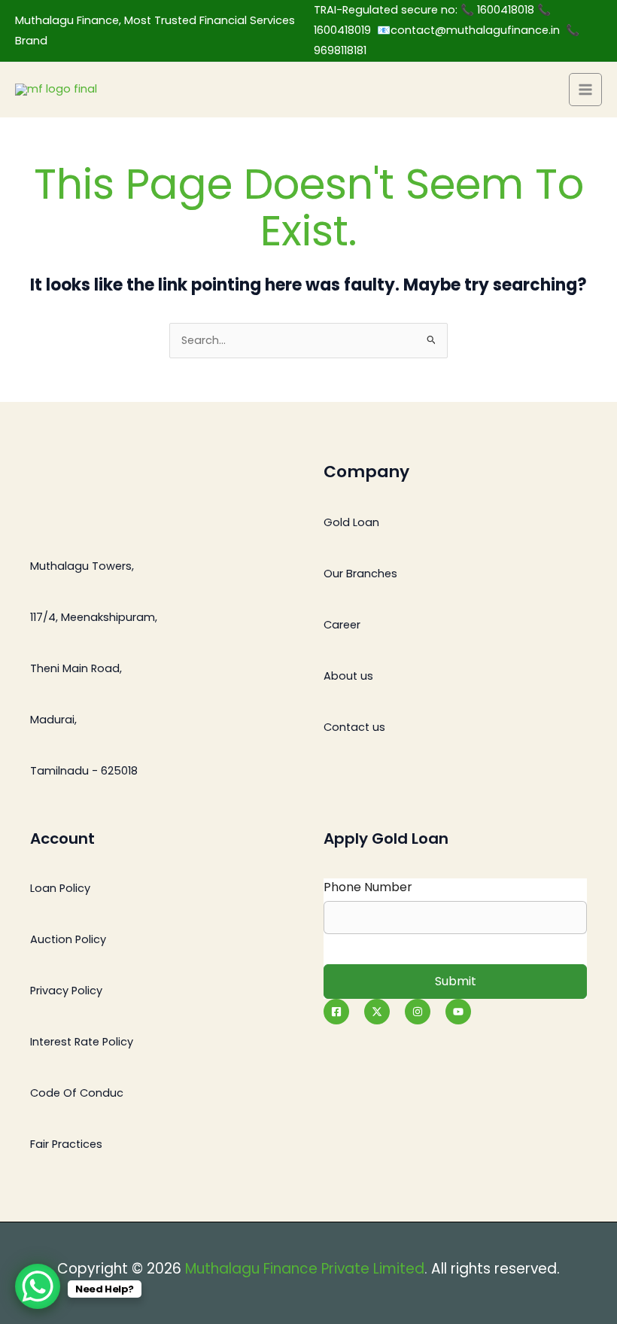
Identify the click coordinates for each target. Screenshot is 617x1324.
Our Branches (360, 573)
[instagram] (417, 1011)
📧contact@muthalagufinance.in (468, 30)
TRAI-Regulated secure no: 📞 (395, 9)
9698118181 (340, 50)
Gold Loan (351, 522)
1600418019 (345, 30)
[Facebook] (336, 1011)
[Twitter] (377, 1011)
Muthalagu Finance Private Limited (304, 1269)
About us (348, 675)
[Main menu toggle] (585, 89)
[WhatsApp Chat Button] (37, 1286)
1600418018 (507, 9)
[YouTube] (458, 1011)
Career (342, 624)
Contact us (354, 727)
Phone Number (368, 887)
